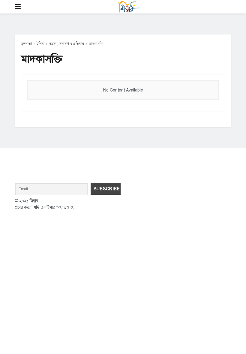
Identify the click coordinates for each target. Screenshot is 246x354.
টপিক (40, 43)
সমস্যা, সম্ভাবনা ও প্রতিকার (66, 43)
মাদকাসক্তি (96, 43)
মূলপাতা (26, 43)
